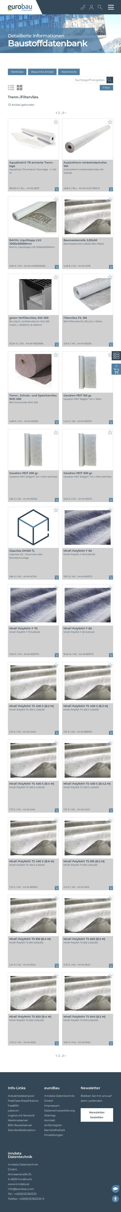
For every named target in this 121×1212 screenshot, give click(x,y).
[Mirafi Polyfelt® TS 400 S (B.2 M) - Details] (33, 682)
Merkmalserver (18, 1120)
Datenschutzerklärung (59, 1110)
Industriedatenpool (21, 1095)
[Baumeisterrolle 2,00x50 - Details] (87, 216)
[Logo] (20, 7)
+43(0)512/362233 (25, 1193)
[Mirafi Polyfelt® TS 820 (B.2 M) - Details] (87, 915)
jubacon (13, 1110)
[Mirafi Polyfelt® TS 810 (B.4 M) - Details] (33, 915)
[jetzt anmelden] (92, 7)
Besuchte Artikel (42, 71)
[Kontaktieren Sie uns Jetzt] (83, 7)
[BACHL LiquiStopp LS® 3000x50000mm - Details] (33, 216)
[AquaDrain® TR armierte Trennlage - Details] (33, 139)
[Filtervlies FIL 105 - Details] (87, 294)
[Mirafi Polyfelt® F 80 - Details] (87, 605)
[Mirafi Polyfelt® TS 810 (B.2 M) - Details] (87, 837)
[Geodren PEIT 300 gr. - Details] (87, 449)
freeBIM (13, 1105)
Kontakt (49, 1120)
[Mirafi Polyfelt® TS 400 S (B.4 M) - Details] (33, 760)
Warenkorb (69, 71)
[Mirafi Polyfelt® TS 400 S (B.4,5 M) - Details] (87, 760)
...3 (62, 112)
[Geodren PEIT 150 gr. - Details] (87, 372)
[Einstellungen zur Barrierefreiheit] (115, 1199)
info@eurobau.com (21, 1189)
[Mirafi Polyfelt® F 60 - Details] (87, 527)
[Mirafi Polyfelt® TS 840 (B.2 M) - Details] (87, 993)
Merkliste (17, 71)
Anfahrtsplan (53, 1125)
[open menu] (111, 7)
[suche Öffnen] (99, 9)
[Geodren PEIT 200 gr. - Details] (33, 449)
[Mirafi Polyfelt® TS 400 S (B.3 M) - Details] (87, 682)
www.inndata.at (18, 1184)
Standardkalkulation (22, 1130)
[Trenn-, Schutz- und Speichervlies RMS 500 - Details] (33, 372)
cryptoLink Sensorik (21, 1115)
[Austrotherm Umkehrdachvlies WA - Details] (87, 139)
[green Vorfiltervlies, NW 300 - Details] (33, 294)
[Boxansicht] (19, 87)
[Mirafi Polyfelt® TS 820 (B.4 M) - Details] (33, 993)
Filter (106, 87)
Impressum (52, 1105)
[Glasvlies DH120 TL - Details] (33, 527)
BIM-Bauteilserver (20, 1125)
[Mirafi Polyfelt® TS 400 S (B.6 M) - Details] (33, 837)
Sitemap (50, 1115)
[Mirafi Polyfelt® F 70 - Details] (33, 605)
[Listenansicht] (11, 87)
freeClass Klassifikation (23, 1100)
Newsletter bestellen (97, 1115)
